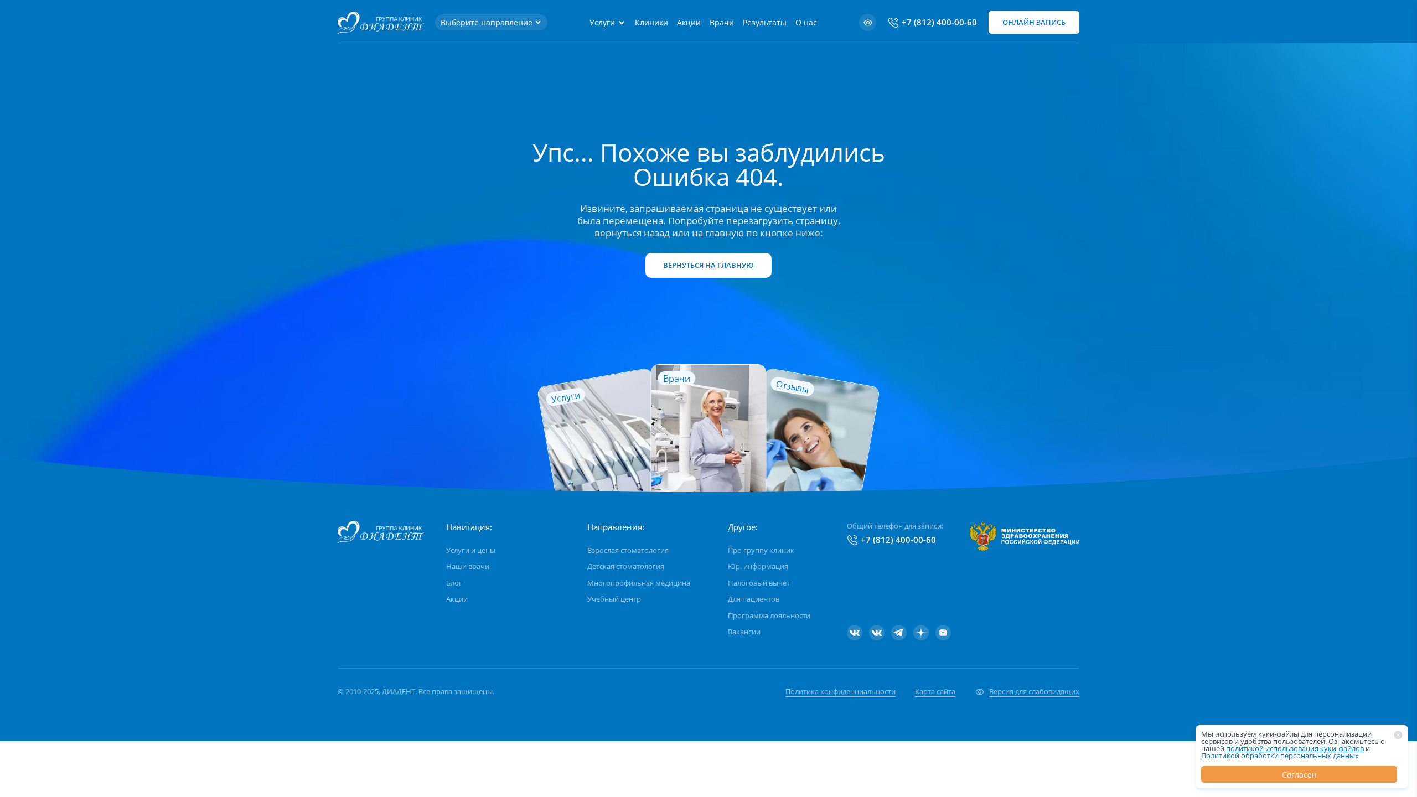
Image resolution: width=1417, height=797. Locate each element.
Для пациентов (753, 599)
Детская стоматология (625, 566)
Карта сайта (935, 691)
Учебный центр (614, 599)
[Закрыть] (1398, 735)
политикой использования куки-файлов (1295, 748)
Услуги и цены (470, 550)
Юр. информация (758, 566)
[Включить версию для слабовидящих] (867, 22)
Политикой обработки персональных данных (1280, 755)
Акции (689, 22)
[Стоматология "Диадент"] (854, 632)
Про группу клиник (761, 550)
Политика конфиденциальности (840, 691)
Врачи (722, 22)
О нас (806, 22)
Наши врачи (467, 566)
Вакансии (744, 631)
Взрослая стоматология (628, 550)
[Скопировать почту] (943, 632)
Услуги (602, 22)
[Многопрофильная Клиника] (877, 632)
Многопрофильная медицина (638, 583)
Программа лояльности (769, 615)
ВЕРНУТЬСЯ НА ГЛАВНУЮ (708, 265)
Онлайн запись (1034, 22)
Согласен (1299, 774)
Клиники (651, 22)
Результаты (765, 22)
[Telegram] (899, 632)
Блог (454, 583)
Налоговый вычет (759, 583)
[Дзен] (921, 632)
